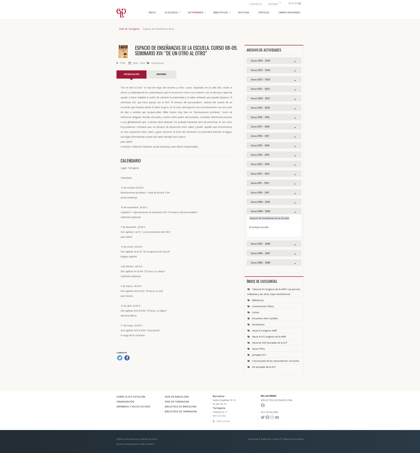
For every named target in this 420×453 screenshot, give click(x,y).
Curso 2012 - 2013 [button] (260, 173)
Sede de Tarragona (129, 28)
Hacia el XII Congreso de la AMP (269, 336)
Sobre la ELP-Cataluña (130, 396)
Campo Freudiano (289, 12)
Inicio (152, 12)
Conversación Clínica (263, 306)
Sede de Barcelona (177, 396)
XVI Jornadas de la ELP (264, 367)
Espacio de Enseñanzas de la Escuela (269, 218)
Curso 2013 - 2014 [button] (260, 164)
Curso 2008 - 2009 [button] (260, 211)
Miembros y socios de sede (133, 406)
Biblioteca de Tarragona (181, 411)
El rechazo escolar (259, 227)
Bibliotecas (258, 300)
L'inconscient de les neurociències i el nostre (275, 360)
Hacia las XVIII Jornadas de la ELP (269, 342)
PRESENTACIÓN (131, 74)
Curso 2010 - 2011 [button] (260, 192)
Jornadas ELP (259, 354)
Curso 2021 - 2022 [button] (260, 88)
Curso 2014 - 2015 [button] (260, 154)
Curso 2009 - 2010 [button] (260, 201)
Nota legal (253, 439)
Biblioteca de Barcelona (180, 406)
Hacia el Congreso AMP (264, 330)
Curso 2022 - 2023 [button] (260, 79)
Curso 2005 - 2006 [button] (260, 262)
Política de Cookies (270, 439)
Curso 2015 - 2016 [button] (260, 145)
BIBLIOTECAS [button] (220, 12)
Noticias (243, 12)
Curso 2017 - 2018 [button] (260, 126)
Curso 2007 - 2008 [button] (260, 243)
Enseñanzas (157, 63)
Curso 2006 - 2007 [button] (260, 253)
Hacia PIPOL (258, 348)
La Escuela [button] (171, 12)
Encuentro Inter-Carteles (265, 318)
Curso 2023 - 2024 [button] (260, 70)
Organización (125, 401)
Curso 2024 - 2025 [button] (260, 60)
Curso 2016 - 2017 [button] (260, 136)
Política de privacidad (293, 439)
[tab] (274, 60)
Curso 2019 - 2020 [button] (260, 107)
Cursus (255, 312)
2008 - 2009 (139, 63)
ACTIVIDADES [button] (195, 12)
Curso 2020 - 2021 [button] (260, 98)
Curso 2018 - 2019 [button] (260, 117)
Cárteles (263, 12)
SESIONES (161, 74)
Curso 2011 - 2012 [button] (260, 183)
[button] (274, 4)
